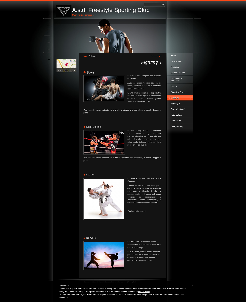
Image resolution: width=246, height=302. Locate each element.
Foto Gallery (176, 115)
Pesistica (175, 67)
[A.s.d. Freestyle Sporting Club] (63, 11)
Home (173, 55)
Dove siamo (176, 61)
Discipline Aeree (178, 92)
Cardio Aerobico (178, 73)
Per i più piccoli (177, 109)
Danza (174, 86)
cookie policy (144, 291)
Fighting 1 (174, 98)
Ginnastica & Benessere (176, 79)
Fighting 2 (175, 103)
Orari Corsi (176, 120)
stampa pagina (156, 56)
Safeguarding (177, 126)
